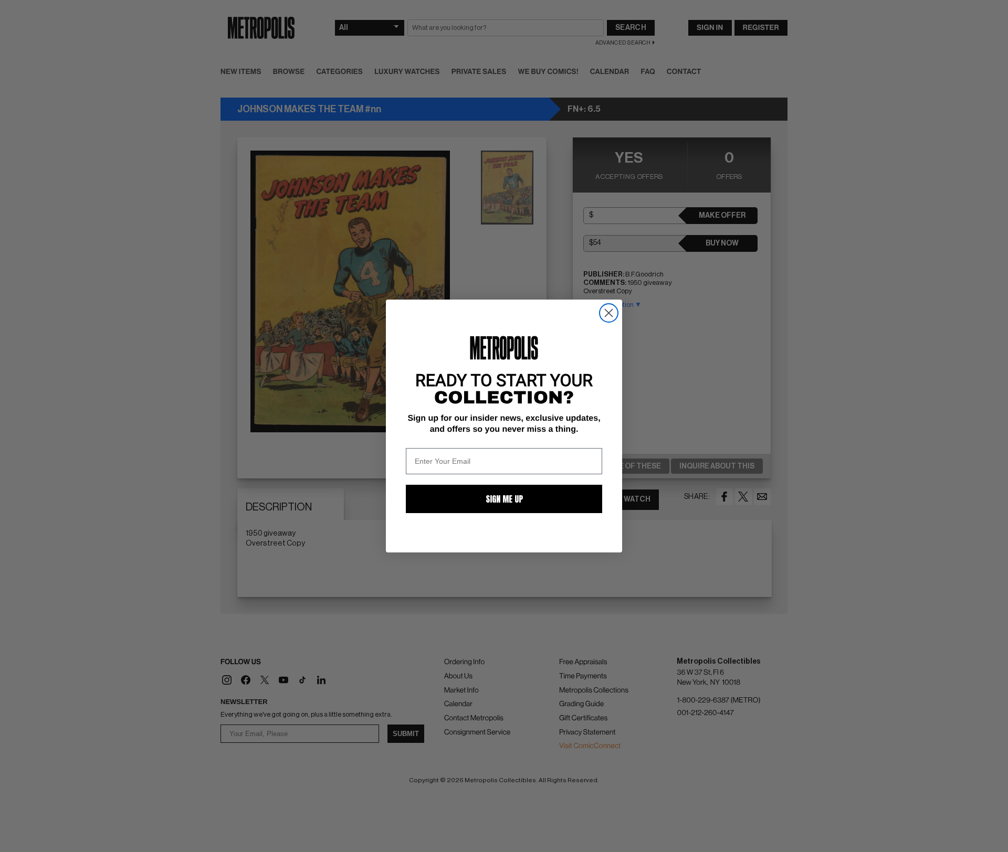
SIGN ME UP (504, 499)
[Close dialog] (609, 313)
